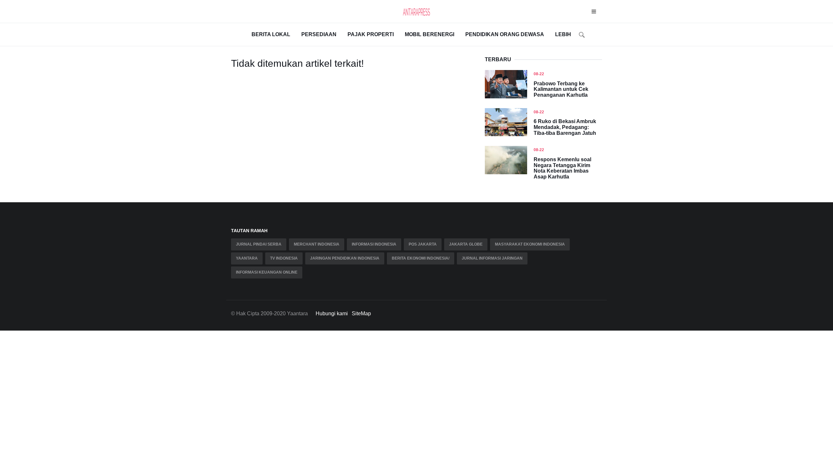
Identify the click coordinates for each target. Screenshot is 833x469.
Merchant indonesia (316, 244)
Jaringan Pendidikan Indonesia (344, 258)
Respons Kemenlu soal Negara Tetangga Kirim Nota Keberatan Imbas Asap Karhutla (562, 168)
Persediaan (318, 34)
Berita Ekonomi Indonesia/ (420, 258)
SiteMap (361, 313)
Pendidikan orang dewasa (504, 34)
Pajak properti (371, 34)
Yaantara (247, 258)
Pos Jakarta (423, 244)
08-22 (539, 74)
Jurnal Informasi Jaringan (492, 258)
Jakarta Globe (466, 244)
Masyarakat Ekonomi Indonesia (530, 244)
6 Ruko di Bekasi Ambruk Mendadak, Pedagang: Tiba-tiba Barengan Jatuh (565, 127)
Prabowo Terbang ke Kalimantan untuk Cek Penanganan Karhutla (561, 89)
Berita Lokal (271, 34)
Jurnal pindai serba (258, 244)
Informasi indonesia (374, 244)
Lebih (563, 34)
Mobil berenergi (429, 34)
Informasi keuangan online (266, 272)
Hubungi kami (332, 313)
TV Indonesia (284, 258)
